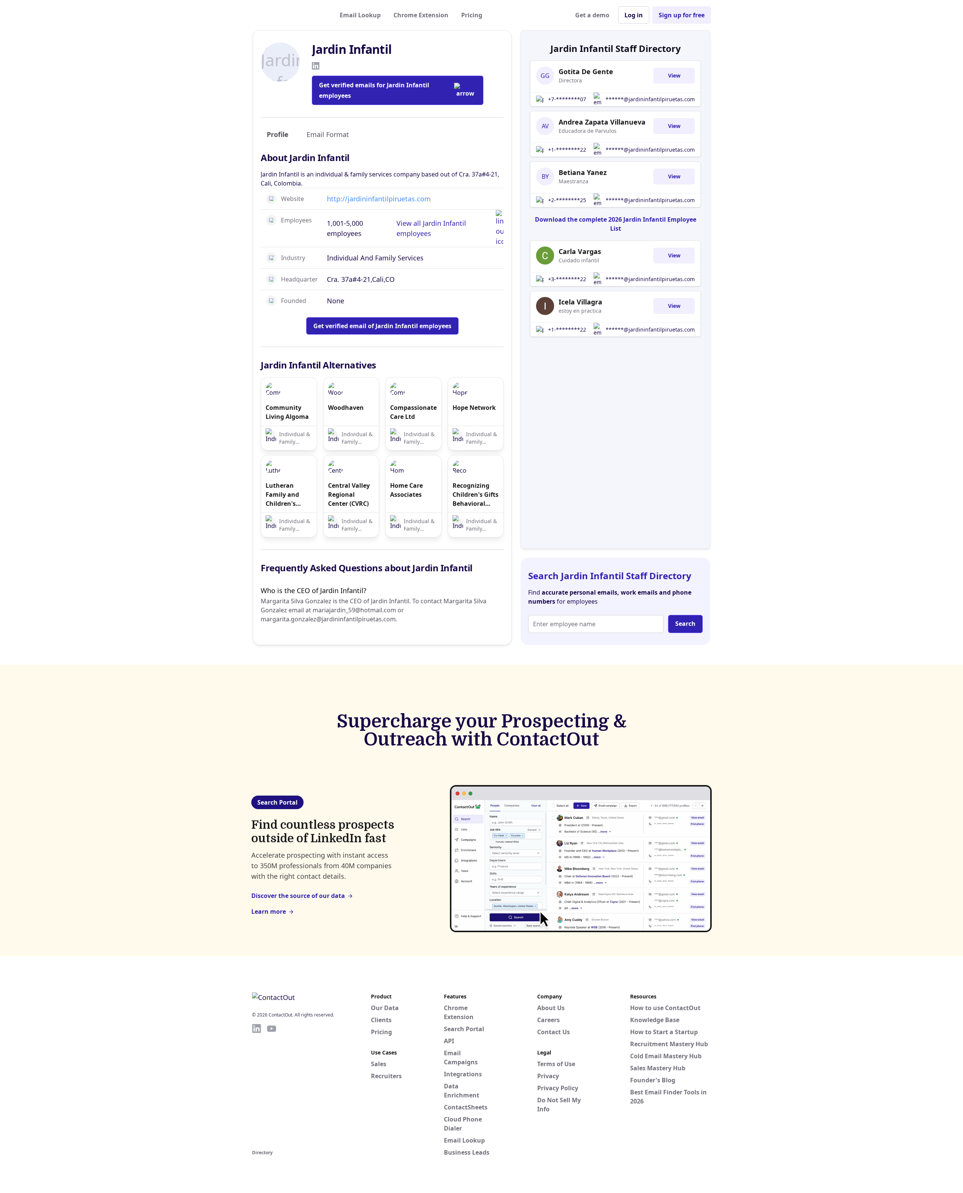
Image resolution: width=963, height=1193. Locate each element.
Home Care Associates (406, 490)
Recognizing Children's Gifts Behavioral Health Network (475, 494)
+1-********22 (567, 149)
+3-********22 (567, 279)
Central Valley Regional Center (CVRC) (349, 494)
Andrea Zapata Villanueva (602, 121)
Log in (633, 15)
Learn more (268, 911)
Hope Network (474, 407)
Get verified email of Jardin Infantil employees (382, 326)
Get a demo (592, 15)
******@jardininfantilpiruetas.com (650, 99)
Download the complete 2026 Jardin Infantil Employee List (615, 224)
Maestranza (573, 181)
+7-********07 (567, 99)
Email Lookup (360, 15)
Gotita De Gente (586, 71)
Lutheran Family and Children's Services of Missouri (282, 494)
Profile (278, 134)
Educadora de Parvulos (588, 130)
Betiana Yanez (583, 172)
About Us (551, 1008)
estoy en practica (580, 310)
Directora (570, 80)
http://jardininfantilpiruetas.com (379, 198)
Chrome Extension (420, 15)
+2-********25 (567, 200)
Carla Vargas (580, 251)
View (674, 75)
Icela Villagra (580, 301)
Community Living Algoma (287, 412)
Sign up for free (682, 15)
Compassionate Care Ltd (413, 412)
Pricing (471, 15)
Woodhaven (346, 407)
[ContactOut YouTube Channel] (271, 1085)
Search (685, 623)
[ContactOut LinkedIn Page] (256, 1085)
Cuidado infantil (579, 260)
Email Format (328, 134)
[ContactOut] (289, 15)
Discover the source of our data (298, 896)
